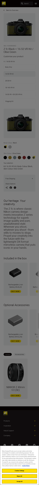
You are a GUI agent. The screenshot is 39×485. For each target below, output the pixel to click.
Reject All (19, 476)
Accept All (19, 481)
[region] (19, 465)
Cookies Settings (19, 470)
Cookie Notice (26, 466)
